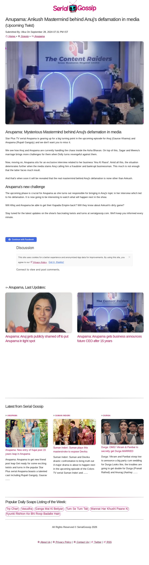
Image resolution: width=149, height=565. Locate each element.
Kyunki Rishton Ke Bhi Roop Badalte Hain (33, 513)
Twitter (97, 542)
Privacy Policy (40, 262)
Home (12, 36)
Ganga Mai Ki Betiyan (49, 508)
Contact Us (82, 542)
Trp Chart (12, 508)
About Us (45, 542)
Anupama (39, 36)
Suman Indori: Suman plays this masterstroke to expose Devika (70, 449)
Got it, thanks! (56, 262)
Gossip (24, 36)
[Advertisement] (74, 373)
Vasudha (26, 508)
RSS (109, 542)
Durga (107, 416)
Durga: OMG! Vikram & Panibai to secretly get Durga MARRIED (119, 449)
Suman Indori (62, 416)
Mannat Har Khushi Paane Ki (109, 508)
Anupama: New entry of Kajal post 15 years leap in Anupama (25, 452)
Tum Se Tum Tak (77, 508)
